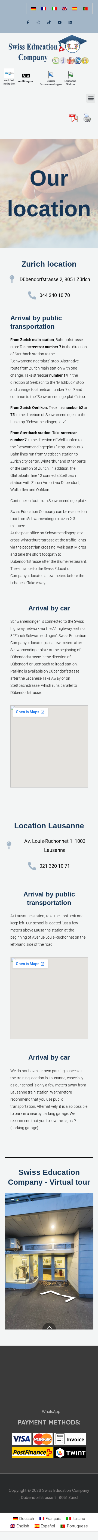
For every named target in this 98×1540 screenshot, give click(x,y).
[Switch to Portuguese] (85, 8)
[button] (90, 98)
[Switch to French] (44, 8)
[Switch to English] (64, 8)
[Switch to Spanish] (75, 8)
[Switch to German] (33, 8)
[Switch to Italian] (54, 8)
